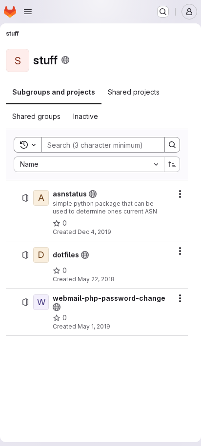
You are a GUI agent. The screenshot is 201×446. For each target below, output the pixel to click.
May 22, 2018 (96, 279)
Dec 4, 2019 (94, 231)
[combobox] (89, 164)
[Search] (172, 145)
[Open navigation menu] (28, 11)
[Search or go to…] (163, 12)
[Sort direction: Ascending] (172, 164)
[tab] (53, 92)
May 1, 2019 (94, 326)
